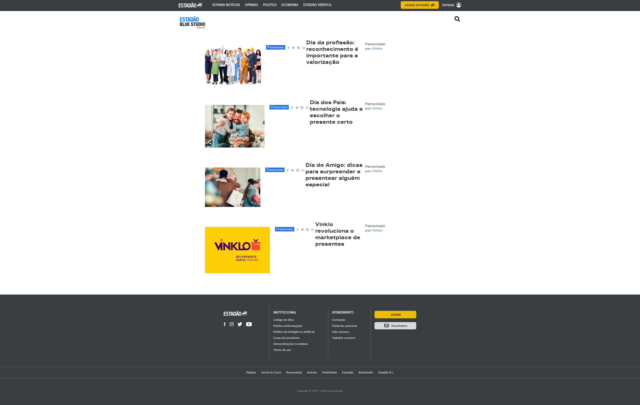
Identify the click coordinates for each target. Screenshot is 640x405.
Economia (290, 5)
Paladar (251, 372)
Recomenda (294, 372)
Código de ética (283, 319)
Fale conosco (340, 331)
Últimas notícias (226, 5)
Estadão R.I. (386, 372)
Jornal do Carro (271, 372)
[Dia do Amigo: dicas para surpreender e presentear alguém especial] (232, 205)
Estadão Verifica (317, 5)
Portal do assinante (344, 325)
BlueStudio (365, 372)
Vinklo (377, 48)
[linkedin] (298, 47)
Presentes (275, 47)
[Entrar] (450, 5)
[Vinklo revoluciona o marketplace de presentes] (237, 271)
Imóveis (312, 372)
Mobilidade (329, 372)
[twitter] (293, 47)
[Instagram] (232, 324)
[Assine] (420, 5)
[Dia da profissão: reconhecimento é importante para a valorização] (233, 83)
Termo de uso (282, 349)
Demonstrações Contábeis (290, 343)
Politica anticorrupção (287, 325)
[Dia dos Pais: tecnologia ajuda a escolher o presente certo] (234, 146)
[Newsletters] (395, 325)
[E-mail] (303, 47)
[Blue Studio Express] (192, 22)
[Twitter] (240, 324)
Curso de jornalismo (286, 337)
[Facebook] (225, 324)
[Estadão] (190, 5)
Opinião (251, 5)
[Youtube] (249, 324)
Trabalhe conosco (343, 337)
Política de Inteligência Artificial (293, 331)
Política (269, 5)
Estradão (348, 372)
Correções (338, 319)
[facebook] (289, 47)
